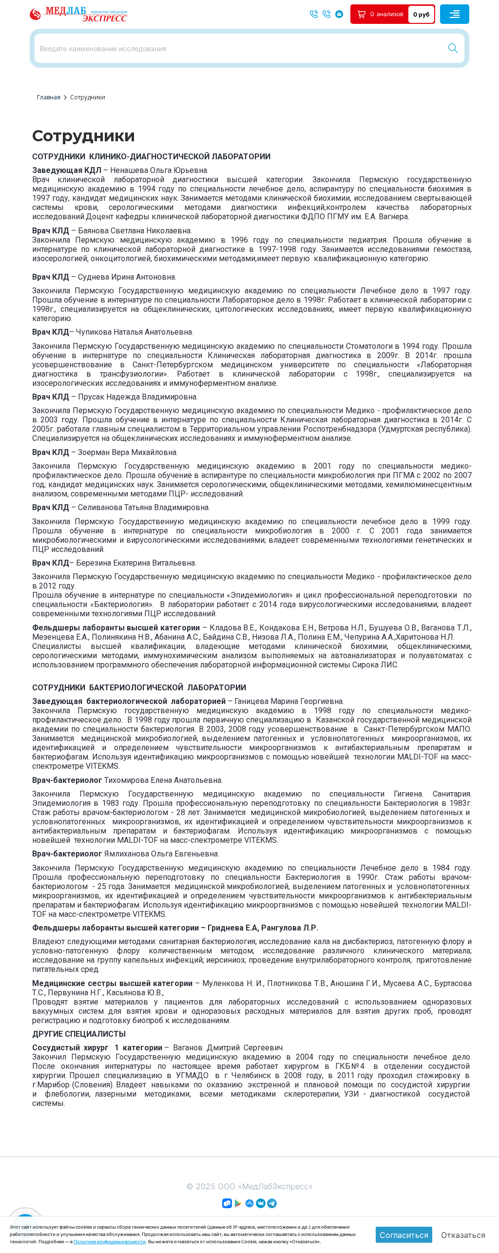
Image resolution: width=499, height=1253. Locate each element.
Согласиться (404, 1235)
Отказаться (463, 1235)
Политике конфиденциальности (110, 1241)
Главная (48, 97)
